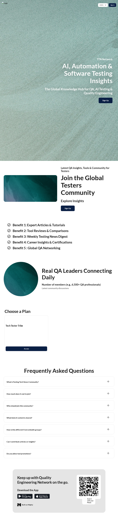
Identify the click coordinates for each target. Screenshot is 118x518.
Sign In (113, 5)
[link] (26, 333)
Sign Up (105, 100)
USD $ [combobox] (101, 5)
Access (26, 349)
